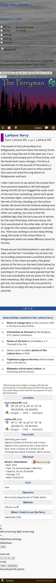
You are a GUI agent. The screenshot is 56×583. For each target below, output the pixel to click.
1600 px (7, 38)
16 (13, 558)
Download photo (7, 73)
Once (3, 566)
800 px (6, 30)
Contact (10, 580)
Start (3, 547)
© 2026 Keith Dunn (44, 580)
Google (14, 412)
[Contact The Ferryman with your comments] (46, 128)
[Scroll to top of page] (15, 128)
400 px (6, 26)
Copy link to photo (23, 73)
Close (3, 77)
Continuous (12, 566)
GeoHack (37, 412)
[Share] (53, 128)
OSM (25, 412)
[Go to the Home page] (9, 128)
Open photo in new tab (42, 73)
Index (38, 128)
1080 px (7, 34)
